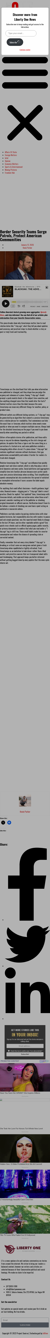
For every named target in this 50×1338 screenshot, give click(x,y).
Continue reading (25, 49)
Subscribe (13, 42)
